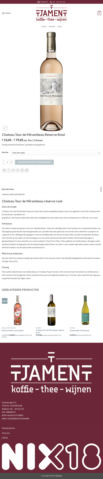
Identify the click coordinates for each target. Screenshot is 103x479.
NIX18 (5, 437)
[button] (6, 13)
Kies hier (5, 152)
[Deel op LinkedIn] (27, 170)
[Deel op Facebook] (9, 170)
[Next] (101, 318)
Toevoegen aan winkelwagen (34, 162)
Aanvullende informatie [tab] (13, 194)
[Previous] (2, 318)
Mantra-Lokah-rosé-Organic (13, 330)
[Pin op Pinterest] (22, 170)
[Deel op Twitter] (13, 170)
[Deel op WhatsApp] (4, 170)
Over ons (6, 433)
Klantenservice (8, 428)
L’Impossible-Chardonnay (79, 330)
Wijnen (52, 27)
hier (87, 217)
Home (43, 27)
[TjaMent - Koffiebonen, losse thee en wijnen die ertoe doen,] (51, 13)
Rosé (60, 27)
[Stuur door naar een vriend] (18, 170)
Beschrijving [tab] (8, 189)
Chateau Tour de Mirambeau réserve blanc (50, 331)
